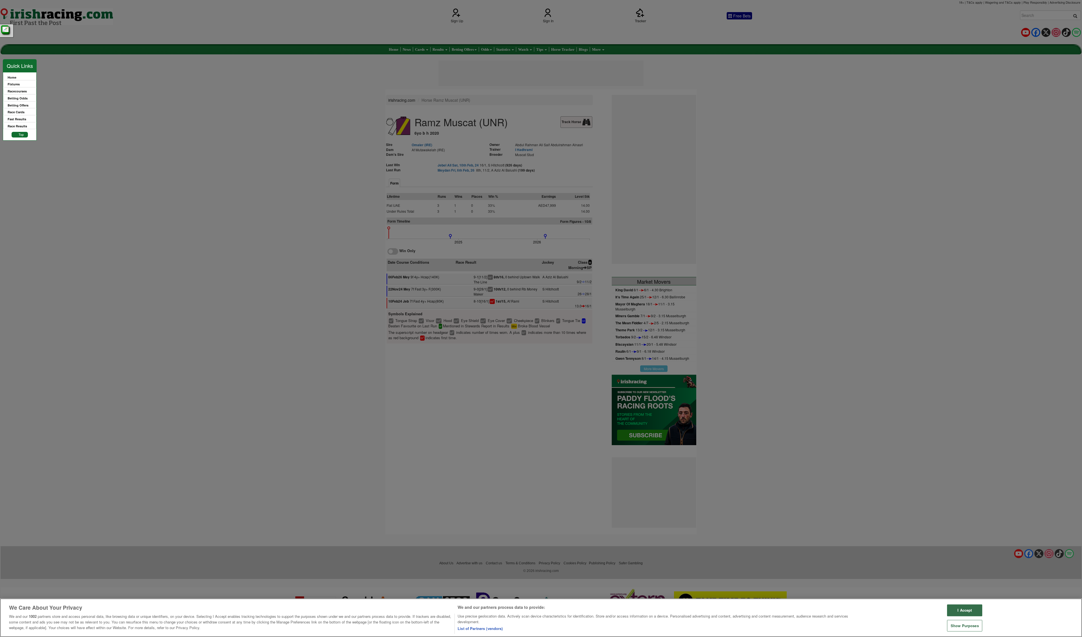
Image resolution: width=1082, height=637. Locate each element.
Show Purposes (965, 625)
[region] (541, 617)
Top (21, 134)
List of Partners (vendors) (480, 628)
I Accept (964, 610)
